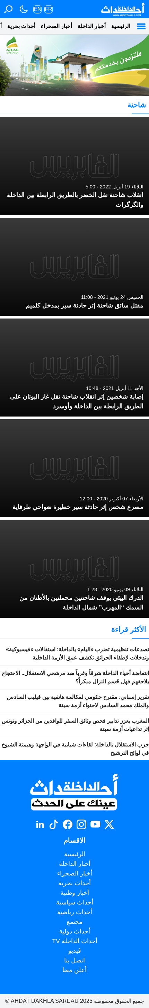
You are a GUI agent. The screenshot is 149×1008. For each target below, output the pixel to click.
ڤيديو (74, 950)
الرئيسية (120, 26)
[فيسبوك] (67, 824)
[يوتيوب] (95, 824)
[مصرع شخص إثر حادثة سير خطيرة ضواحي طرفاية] (74, 468)
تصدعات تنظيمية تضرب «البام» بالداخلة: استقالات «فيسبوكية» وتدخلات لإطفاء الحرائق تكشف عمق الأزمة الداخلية (77, 653)
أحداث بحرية (21, 26)
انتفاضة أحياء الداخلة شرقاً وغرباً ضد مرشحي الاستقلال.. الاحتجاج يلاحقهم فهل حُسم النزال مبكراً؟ (75, 677)
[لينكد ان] (39, 824)
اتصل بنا (74, 960)
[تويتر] (109, 824)
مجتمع (75, 921)
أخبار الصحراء (56, 26)
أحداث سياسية (74, 902)
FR (48, 9)
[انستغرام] (81, 824)
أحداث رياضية (74, 912)
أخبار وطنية (74, 892)
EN (38, 9)
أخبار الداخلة (92, 26)
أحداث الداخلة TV (74, 941)
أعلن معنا (74, 970)
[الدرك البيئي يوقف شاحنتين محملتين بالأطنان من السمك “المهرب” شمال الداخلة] (74, 569)
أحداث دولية (74, 931)
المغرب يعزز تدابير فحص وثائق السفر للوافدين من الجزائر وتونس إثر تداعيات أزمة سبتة (75, 725)
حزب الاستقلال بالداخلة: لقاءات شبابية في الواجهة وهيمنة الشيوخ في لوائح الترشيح (75, 749)
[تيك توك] (53, 824)
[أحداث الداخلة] (122, 9)
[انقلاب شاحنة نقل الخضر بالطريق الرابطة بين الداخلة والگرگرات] (74, 166)
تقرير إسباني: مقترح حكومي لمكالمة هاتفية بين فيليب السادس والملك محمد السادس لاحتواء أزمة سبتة (78, 701)
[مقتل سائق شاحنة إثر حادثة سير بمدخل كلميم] (74, 267)
